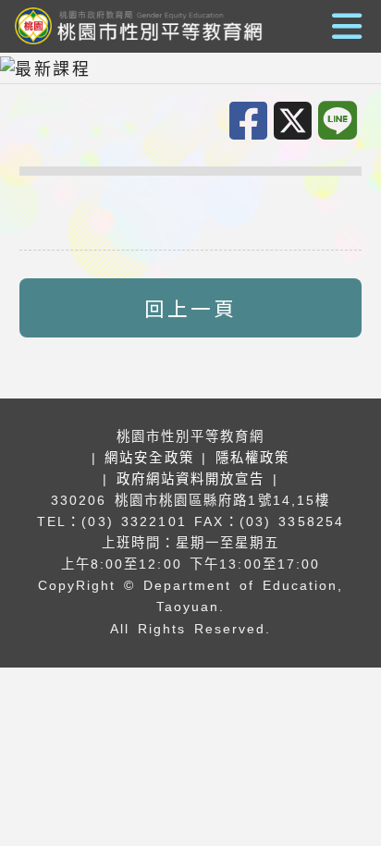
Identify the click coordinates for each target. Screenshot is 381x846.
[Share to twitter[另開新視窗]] (296, 122)
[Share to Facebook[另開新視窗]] (251, 122)
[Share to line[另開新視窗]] (340, 121)
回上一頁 (190, 307)
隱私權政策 (252, 457)
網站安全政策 (148, 457)
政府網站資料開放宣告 (190, 479)
